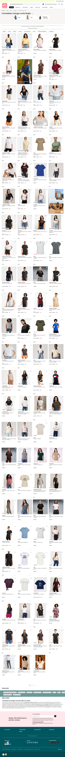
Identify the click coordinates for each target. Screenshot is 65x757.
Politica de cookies (14, 749)
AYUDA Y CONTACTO (7, 729)
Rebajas (31, 7)
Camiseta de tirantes (16, 694)
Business (51, 7)
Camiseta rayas (29, 692)
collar (47, 704)
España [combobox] (60, 749)
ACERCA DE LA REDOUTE (37, 729)
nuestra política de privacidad (37, 722)
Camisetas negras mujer (47, 692)
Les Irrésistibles (44, 7)
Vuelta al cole (17, 7)
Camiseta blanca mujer (8, 694)
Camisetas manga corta (22, 10)
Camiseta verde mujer (37, 692)
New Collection (25, 7)
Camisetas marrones (21, 692)
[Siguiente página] (35, 685)
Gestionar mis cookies (37, 749)
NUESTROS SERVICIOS (22, 729)
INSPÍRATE (20, 731)
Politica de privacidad (20, 749)
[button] (62, 4)
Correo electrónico (36, 714)
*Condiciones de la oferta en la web (29, 749)
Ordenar (4, 31)
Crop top (54, 692)
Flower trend (37, 7)
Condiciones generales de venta (6, 749)
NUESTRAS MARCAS (51, 729)
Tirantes (59, 692)
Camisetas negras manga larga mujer (10, 692)
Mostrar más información (32, 735)
